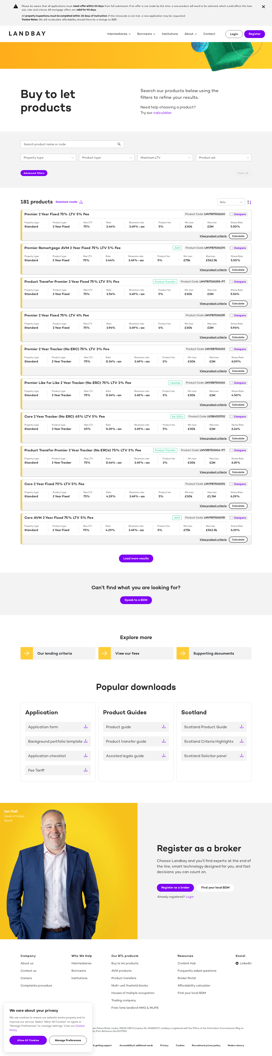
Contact (209, 34)
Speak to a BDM (136, 600)
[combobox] (24, 157)
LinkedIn (245, 963)
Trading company (123, 1000)
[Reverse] (249, 202)
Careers (26, 978)
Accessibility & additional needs (136, 1045)
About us (27, 963)
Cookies (180, 1045)
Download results (66, 201)
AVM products (121, 971)
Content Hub (187, 963)
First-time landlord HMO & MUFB (134, 1008)
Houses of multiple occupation (132, 993)
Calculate (238, 236)
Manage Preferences (68, 1040)
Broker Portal (187, 978)
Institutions (170, 34)
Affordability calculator (194, 985)
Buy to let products (124, 963)
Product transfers (123, 978)
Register (255, 34)
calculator (162, 112)
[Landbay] (28, 33)
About (188, 34)
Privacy (164, 1045)
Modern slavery (236, 1045)
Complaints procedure (36, 985)
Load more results (136, 558)
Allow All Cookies (28, 1040)
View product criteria (213, 236)
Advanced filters (33, 173)
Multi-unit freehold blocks (129, 985)
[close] (263, 7)
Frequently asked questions (197, 971)
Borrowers (144, 34)
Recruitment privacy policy (206, 1045)
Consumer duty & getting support (94, 1045)
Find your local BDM (215, 887)
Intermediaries (117, 34)
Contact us (28, 971)
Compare (240, 214)
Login (234, 34)
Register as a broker (175, 887)
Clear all (242, 173)
